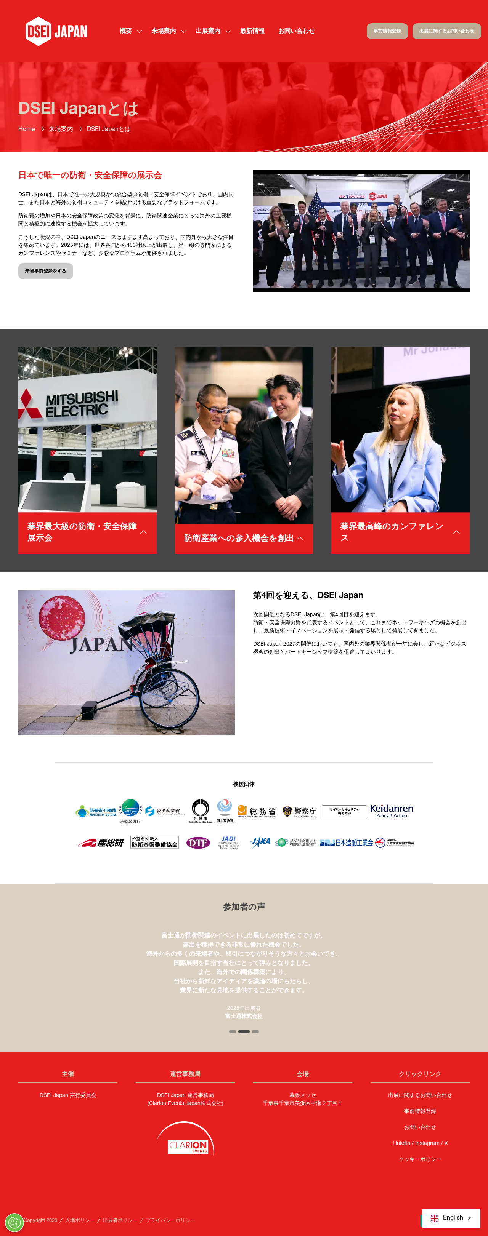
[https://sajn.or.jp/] (346, 844)
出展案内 (208, 32)
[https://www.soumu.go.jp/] (257, 817)
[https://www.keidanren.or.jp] (392, 817)
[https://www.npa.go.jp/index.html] (299, 827)
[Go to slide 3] (255, 1031)
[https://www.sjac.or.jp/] (394, 846)
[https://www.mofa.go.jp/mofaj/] (200, 822)
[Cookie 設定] (14, 1222)
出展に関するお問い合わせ (420, 1095)
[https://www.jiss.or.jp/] (295, 846)
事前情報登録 (420, 1111)
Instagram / (430, 1143)
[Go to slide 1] (232, 1031)
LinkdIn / (404, 1143)
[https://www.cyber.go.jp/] (344, 816)
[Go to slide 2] (244, 1031)
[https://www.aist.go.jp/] (100, 848)
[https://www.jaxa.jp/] (260, 850)
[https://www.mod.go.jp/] (96, 817)
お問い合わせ (296, 32)
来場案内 (61, 130)
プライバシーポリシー (170, 1220)
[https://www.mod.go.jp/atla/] (130, 822)
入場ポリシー (80, 1220)
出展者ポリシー (120, 1220)
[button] (387, 31)
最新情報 (252, 32)
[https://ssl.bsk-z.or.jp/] (154, 850)
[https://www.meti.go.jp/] (165, 817)
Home (26, 130)
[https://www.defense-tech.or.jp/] (198, 852)
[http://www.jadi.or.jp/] (230, 850)
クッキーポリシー (420, 1159)
